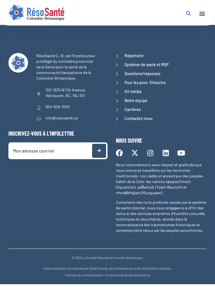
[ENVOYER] (99, 151)
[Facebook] (119, 152)
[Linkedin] (165, 152)
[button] (202, 13)
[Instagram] (150, 152)
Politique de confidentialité (83, 275)
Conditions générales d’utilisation (127, 275)
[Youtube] (180, 152)
